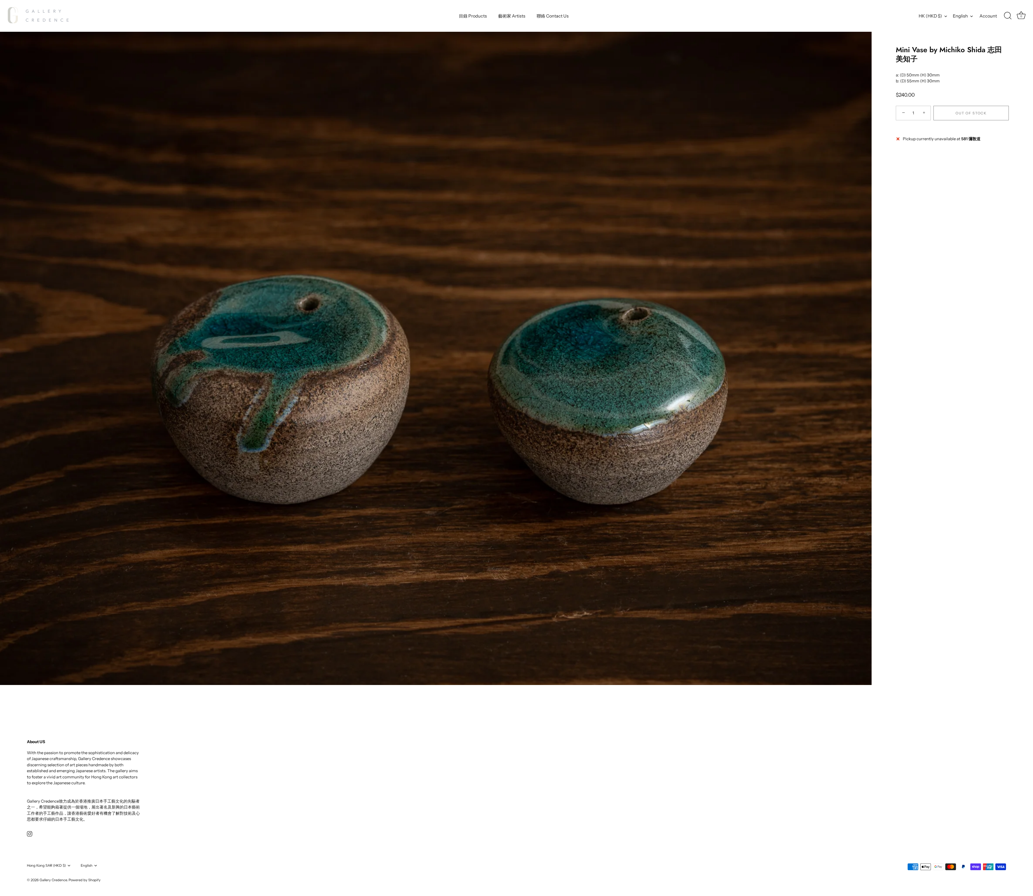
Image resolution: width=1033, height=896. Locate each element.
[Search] (1008, 16)
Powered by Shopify (85, 880)
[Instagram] (29, 833)
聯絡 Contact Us (553, 16)
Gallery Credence (53, 880)
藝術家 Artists (511, 16)
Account (988, 16)
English (960, 16)
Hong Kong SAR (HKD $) (46, 865)
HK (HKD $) (930, 16)
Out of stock (971, 113)
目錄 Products (473, 16)
